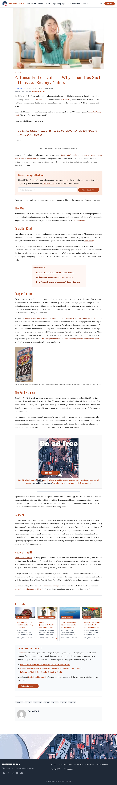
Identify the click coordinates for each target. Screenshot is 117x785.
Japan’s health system (23, 557)
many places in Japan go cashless (28, 589)
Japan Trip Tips (58, 4)
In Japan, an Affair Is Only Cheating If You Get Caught (41, 672)
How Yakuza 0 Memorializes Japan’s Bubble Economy (58, 282)
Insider (109, 4)
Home (53, 764)
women (72, 702)
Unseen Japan (11, 764)
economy (38, 702)
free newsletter (48, 183)
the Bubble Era (79, 220)
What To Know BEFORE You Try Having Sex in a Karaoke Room (45, 664)
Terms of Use (56, 769)
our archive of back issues (42, 482)
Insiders (40, 480)
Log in (42, 91)
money (63, 702)
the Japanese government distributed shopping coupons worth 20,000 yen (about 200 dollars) (59, 318)
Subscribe (35, 91)
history (54, 702)
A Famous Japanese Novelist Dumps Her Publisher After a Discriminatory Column (51, 668)
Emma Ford (19, 88)
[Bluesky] (4, 773)
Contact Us (68, 769)
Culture (18, 72)
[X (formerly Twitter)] (9, 773)
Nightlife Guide (74, 4)
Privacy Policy (102, 764)
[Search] (101, 3)
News (40, 4)
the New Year (37, 99)
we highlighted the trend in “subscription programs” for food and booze (71, 338)
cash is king (89, 240)
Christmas (65, 99)
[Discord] (22, 773)
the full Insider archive (37, 676)
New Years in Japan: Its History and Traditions (55, 272)
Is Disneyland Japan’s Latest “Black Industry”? (55, 277)
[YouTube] (17, 773)
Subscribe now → (88, 190)
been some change (51, 585)
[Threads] (13, 773)
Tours (47, 4)
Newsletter (31, 4)
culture (28, 702)
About (85, 4)
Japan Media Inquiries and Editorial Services (76, 764)
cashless (19, 702)
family (47, 702)
